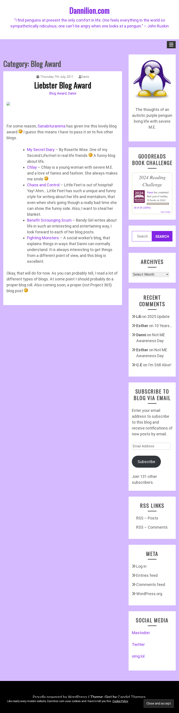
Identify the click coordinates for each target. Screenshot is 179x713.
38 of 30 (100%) (142, 207)
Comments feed (150, 584)
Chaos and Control (43, 185)
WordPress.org (149, 593)
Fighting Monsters (43, 238)
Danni (85, 76)
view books (165, 211)
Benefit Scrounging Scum (49, 220)
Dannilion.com (89, 10)
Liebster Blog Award (62, 85)
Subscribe (146, 461)
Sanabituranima (51, 126)
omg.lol (138, 656)
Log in (141, 566)
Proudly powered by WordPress (60, 697)
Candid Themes (132, 697)
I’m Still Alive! (159, 365)
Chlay (32, 167)
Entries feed (147, 575)
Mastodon (141, 632)
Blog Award (58, 93)
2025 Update (158, 316)
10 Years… (163, 325)
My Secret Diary (41, 149)
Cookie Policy (120, 701)
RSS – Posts (147, 518)
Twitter (138, 644)
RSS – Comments (152, 527)
